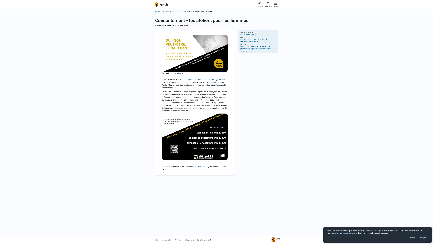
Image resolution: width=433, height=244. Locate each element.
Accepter (423, 238)
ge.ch (164, 4)
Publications (170, 12)
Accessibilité (166, 240)
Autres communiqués (248, 34)
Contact (156, 240)
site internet (202, 167)
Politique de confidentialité (184, 240)
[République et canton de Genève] (156, 4)
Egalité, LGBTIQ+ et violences (250, 46)
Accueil (157, 12)
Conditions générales (204, 240)
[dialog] (377, 235)
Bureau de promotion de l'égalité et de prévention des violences (255, 49)
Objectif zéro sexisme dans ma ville (201, 80)
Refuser (412, 238)
